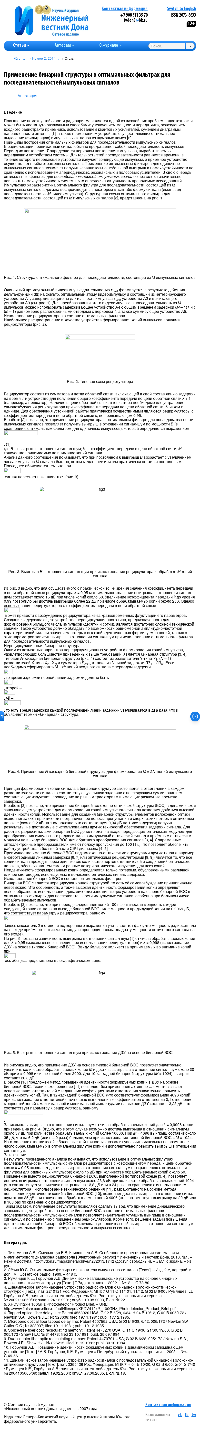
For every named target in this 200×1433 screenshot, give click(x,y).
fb (187, 1415)
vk (180, 1415)
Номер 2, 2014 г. (45, 58)
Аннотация (27, 96)
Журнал (20, 58)
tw (193, 1415)
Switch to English (181, 9)
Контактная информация (125, 9)
